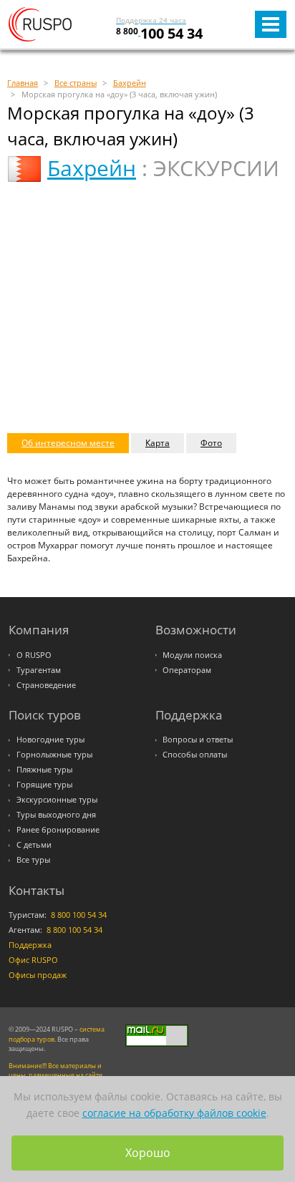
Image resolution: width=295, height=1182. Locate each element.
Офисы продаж (38, 975)
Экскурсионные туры (56, 800)
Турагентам (38, 670)
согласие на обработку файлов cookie (174, 1113)
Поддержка (30, 945)
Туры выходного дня (56, 815)
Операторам (187, 670)
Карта (157, 443)
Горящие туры (44, 785)
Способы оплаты (195, 755)
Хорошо (147, 1153)
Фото (211, 443)
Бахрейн (91, 168)
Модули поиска (192, 655)
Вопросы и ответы (198, 740)
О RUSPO (34, 655)
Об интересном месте (68, 443)
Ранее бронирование (58, 830)
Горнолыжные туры (54, 755)
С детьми (34, 845)
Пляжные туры (44, 770)
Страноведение (46, 685)
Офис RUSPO (33, 960)
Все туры (33, 860)
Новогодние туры (50, 740)
